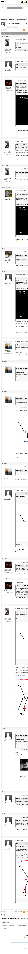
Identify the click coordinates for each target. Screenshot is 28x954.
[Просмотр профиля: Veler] (8, 64)
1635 (21, 911)
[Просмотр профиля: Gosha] (8, 254)
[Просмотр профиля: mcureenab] (8, 346)
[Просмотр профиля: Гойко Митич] (8, 42)
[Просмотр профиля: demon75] (8, 83)
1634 (18, 911)
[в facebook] (1, 914)
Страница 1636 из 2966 (12, 911)
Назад (4, 29)
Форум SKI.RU (4, 925)
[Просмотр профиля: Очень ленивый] (8, 193)
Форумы (4, 7)
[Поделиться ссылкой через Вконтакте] (4, 914)
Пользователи (12, 7)
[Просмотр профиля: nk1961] (8, 277)
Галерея (19, 7)
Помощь (5, 928)
